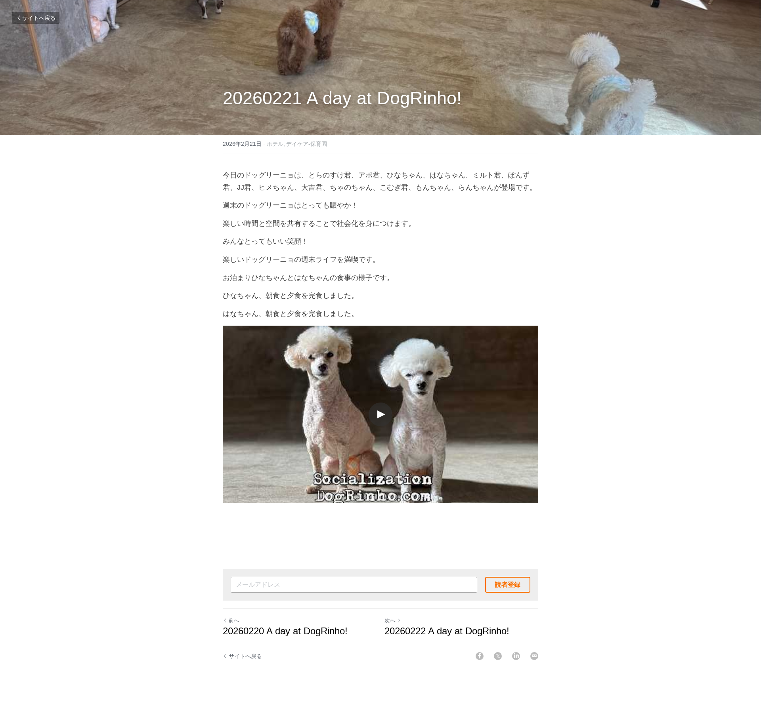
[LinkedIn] (516, 656)
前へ (233, 620)
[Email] (534, 656)
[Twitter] (498, 656)
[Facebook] (480, 656)
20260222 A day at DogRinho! (446, 631)
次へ (390, 620)
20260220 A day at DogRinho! (285, 631)
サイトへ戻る (38, 18)
